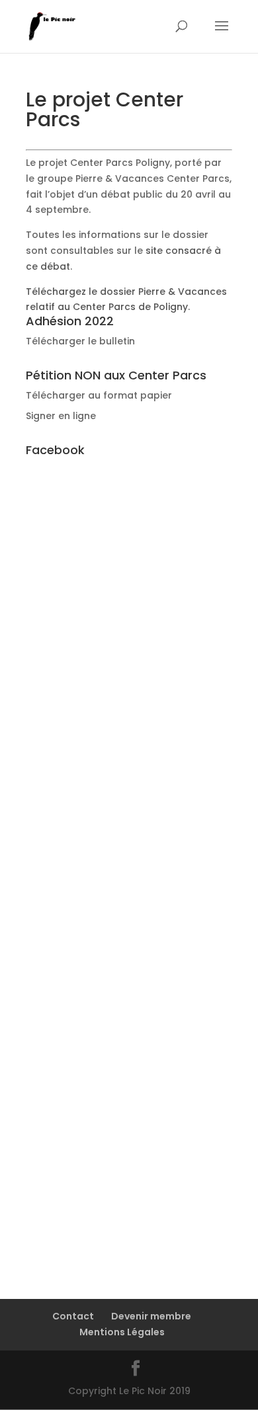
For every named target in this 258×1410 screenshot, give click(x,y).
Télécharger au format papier (99, 395)
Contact (73, 1316)
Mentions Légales (122, 1332)
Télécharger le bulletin (80, 341)
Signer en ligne (61, 415)
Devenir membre (151, 1316)
